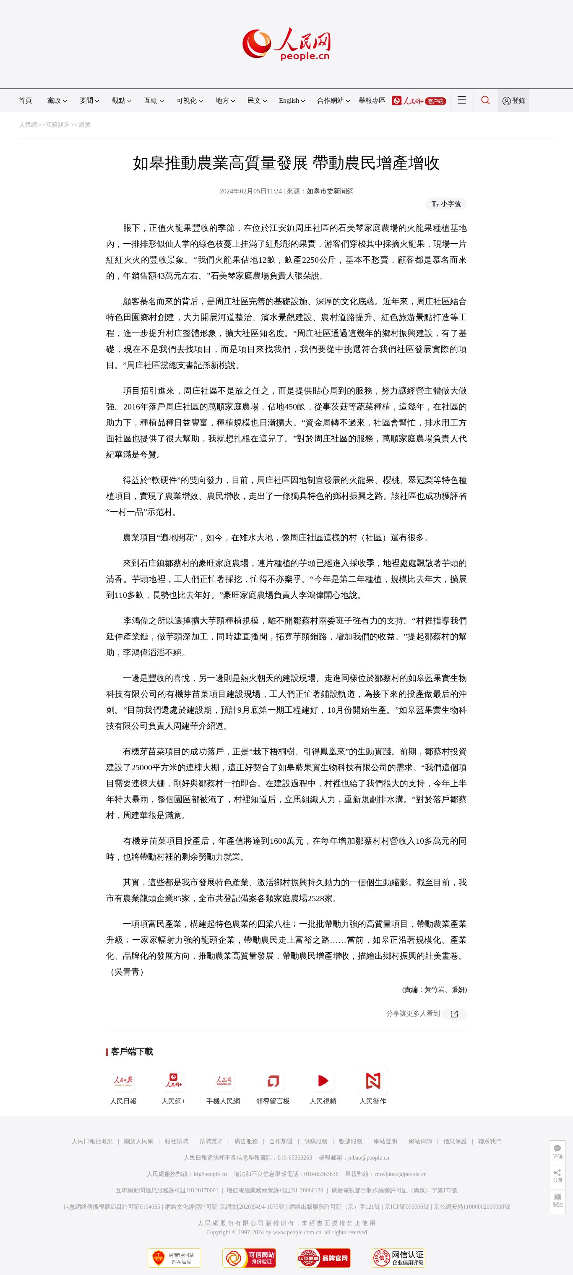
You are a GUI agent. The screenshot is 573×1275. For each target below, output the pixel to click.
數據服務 (350, 1141)
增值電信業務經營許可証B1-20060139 (275, 1190)
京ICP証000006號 (407, 1207)
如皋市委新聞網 (330, 191)
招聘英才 (211, 1141)
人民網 (28, 125)
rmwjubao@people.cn (401, 1174)
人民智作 (372, 1101)
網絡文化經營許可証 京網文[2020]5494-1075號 (224, 1207)
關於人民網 (139, 1141)
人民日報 (123, 1101)
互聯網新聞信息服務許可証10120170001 (167, 1190)
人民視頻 (323, 1101)
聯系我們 (490, 1141)
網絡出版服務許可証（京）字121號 (334, 1207)
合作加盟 (281, 1141)
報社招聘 (176, 1141)
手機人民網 (223, 1101)
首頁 (25, 100)
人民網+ (173, 1101)
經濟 (85, 125)
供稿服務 (316, 1141)
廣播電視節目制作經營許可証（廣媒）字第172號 (394, 1190)
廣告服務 (246, 1141)
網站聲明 (385, 1141)
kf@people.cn (210, 1174)
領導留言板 (273, 1101)
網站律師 (420, 1141)
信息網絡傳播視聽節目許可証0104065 (111, 1207)
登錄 (519, 100)
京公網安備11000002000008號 (472, 1207)
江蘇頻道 (58, 125)
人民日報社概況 (92, 1141)
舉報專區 (372, 100)
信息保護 (455, 1141)
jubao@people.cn (368, 1158)
